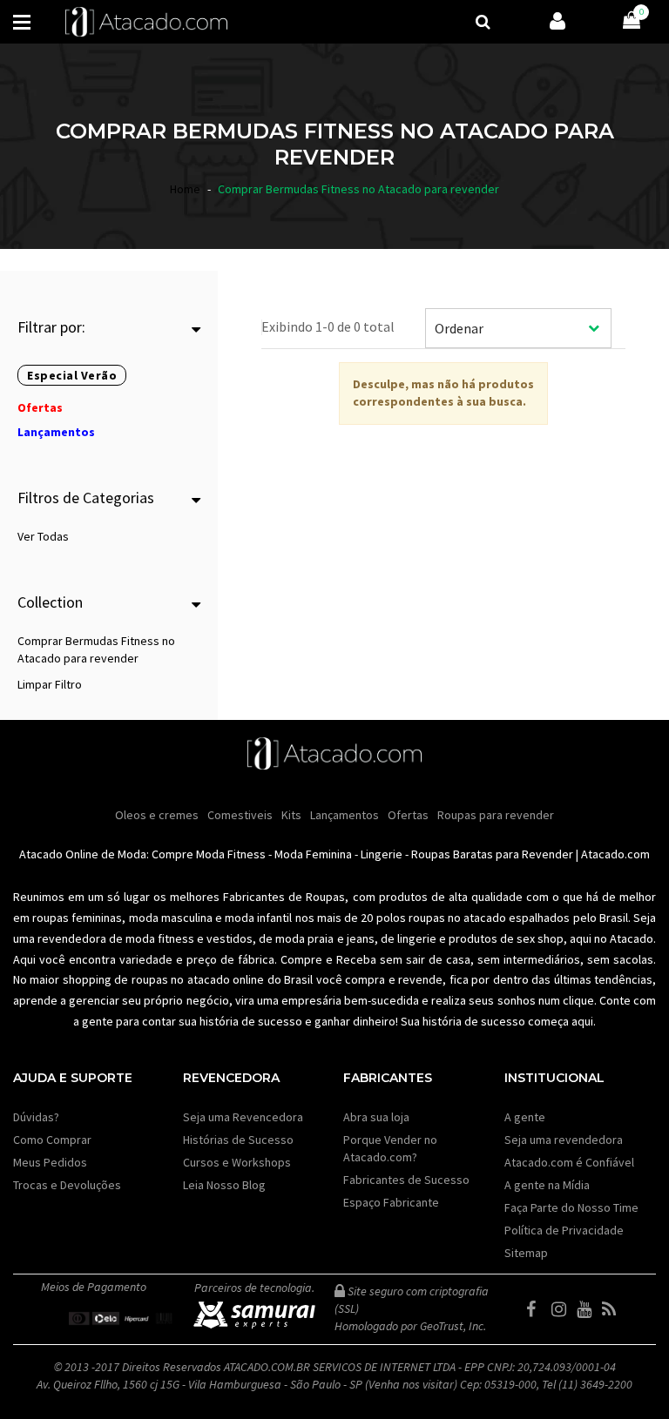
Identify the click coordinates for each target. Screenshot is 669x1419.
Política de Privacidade (564, 1230)
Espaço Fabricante (391, 1202)
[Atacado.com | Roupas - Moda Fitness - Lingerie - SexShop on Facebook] (537, 1309)
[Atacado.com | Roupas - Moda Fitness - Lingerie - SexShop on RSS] (613, 1309)
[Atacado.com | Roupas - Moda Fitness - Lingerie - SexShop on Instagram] (562, 1309)
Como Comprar (52, 1139)
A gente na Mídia (547, 1185)
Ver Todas (43, 536)
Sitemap (526, 1253)
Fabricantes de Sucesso (406, 1179)
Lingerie (381, 854)
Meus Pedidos (50, 1162)
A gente (524, 1117)
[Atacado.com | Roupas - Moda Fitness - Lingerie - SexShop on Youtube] (588, 1309)
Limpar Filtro (49, 684)
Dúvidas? (36, 1117)
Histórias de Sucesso (238, 1139)
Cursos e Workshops (237, 1162)
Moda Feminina (313, 854)
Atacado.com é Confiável (569, 1162)
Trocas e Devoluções (67, 1185)
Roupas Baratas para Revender (492, 854)
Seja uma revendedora (563, 1139)
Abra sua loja (376, 1117)
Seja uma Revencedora (243, 1117)
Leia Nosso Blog (224, 1185)
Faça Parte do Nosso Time (571, 1207)
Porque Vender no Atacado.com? (390, 1148)
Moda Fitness (231, 854)
